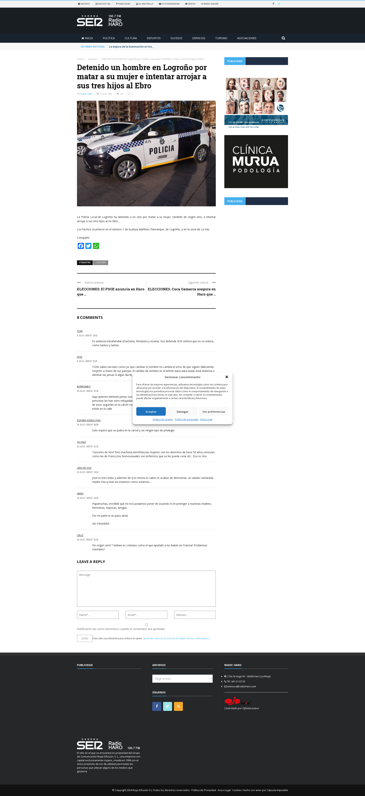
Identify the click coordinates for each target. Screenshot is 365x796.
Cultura (131, 38)
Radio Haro (86, 94)
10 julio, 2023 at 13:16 (87, 446)
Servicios (198, 38)
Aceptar (151, 411)
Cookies (237, 790)
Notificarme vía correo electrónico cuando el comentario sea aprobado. (121, 629)
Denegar (182, 411)
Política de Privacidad (203, 790)
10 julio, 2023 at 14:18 (87, 472)
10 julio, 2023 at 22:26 (87, 539)
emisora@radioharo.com (241, 686)
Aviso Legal (206, 419)
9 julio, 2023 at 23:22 (87, 361)
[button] (227, 377)
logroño (100, 262)
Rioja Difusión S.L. (143, 790)
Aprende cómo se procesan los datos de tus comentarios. (176, 638)
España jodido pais (89, 420)
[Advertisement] (256, 234)
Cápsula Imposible (277, 790)
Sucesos (176, 38)
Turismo (221, 38)
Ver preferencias (213, 411)
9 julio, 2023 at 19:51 (87, 335)
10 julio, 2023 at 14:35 (87, 498)
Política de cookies (163, 419)
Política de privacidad (186, 419)
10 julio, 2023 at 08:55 (87, 424)
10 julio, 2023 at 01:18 (87, 391)
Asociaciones (246, 38)
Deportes (154, 38)
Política (109, 38)
